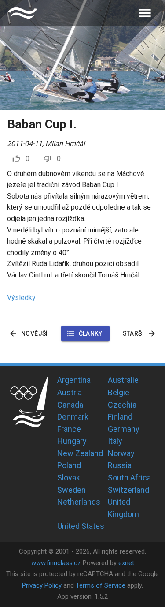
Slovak (68, 477)
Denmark (72, 416)
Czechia (122, 404)
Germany (123, 429)
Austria (69, 392)
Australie (123, 380)
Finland (120, 416)
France (69, 429)
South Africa (129, 477)
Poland (69, 465)
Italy (115, 441)
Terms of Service (100, 585)
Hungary (72, 441)
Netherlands (78, 501)
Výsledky (21, 297)
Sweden (71, 490)
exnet (126, 563)
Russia (120, 465)
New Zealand (80, 453)
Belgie (118, 392)
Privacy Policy (42, 585)
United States (80, 526)
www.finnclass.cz (56, 563)
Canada (70, 404)
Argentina (74, 380)
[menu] (145, 13)
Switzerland (128, 490)
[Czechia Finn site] (22, 13)
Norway (121, 453)
